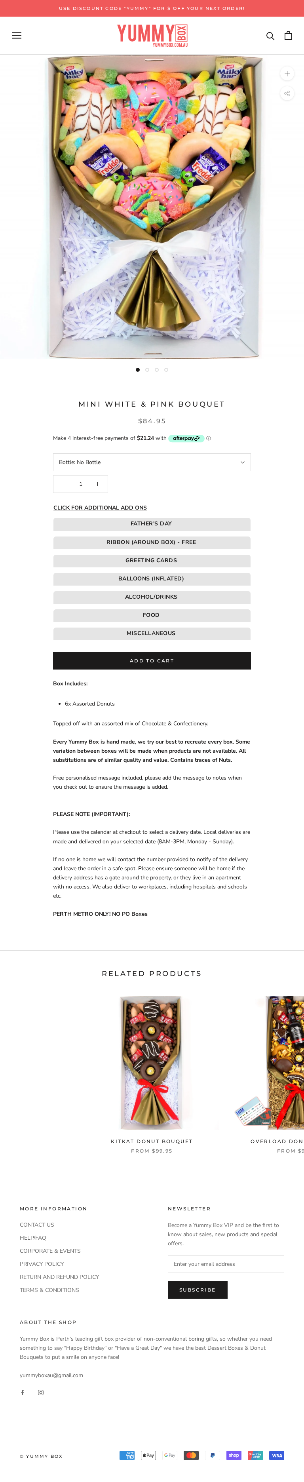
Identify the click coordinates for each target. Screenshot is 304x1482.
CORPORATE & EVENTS (50, 1251)
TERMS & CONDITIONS (49, 1290)
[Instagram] (41, 1392)
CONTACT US (37, 1225)
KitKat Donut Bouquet (152, 1141)
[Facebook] (22, 1392)
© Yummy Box (41, 1456)
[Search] (270, 35)
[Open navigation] (16, 35)
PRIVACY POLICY (42, 1264)
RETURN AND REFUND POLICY (59, 1277)
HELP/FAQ (33, 1238)
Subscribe (197, 1290)
